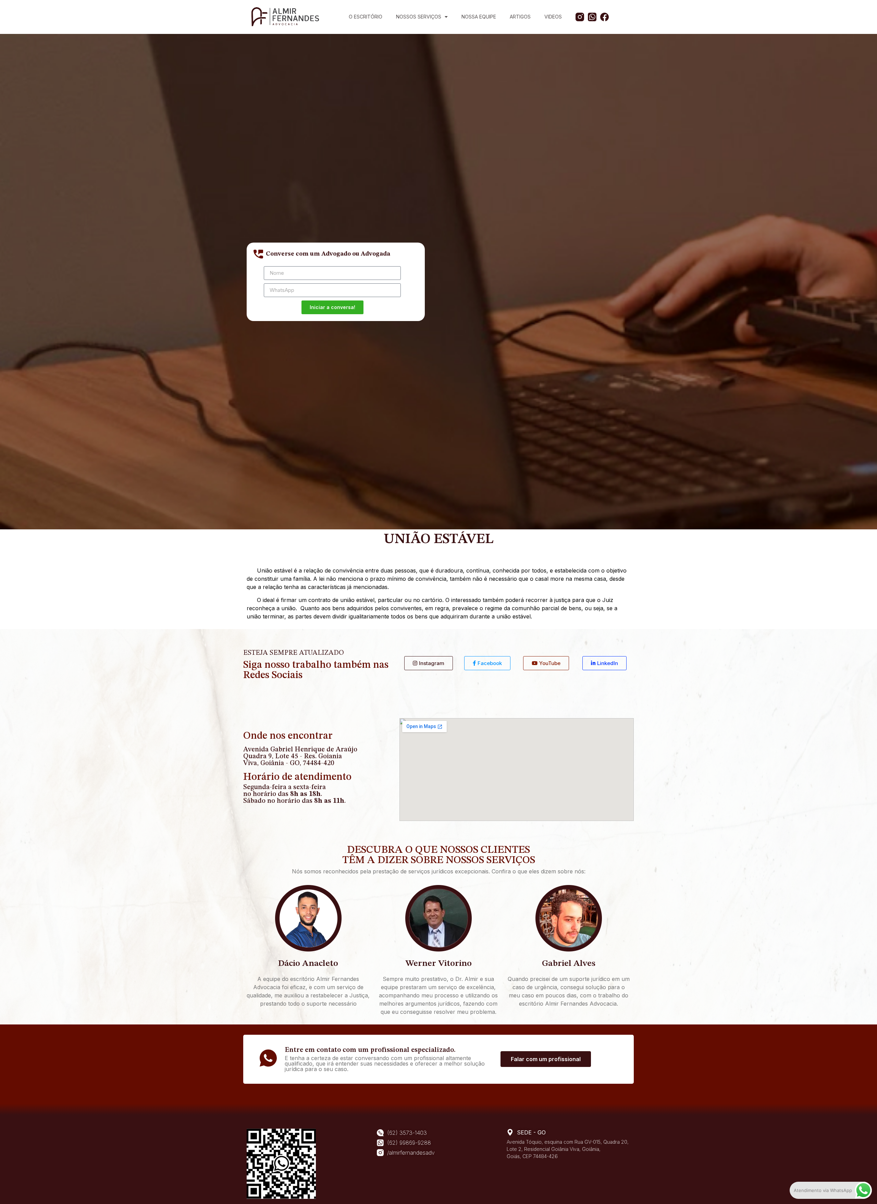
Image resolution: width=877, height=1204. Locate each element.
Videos (553, 17)
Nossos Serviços (418, 17)
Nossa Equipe (478, 17)
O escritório (365, 17)
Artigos (520, 17)
